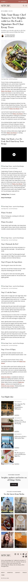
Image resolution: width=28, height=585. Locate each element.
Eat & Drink (4, 11)
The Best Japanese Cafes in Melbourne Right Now (20, 454)
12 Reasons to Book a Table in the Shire (20, 437)
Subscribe (23, 1)
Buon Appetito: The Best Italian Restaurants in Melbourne (19, 406)
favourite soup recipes (7, 386)
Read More (16, 415)
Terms (2, 575)
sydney (3, 1)
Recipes (11, 11)
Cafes (15, 450)
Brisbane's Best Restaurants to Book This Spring (20, 421)
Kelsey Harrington (10, 35)
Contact (17, 572)
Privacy (25, 572)
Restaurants (18, 401)
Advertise (10, 572)
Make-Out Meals (6, 91)
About (3, 572)
